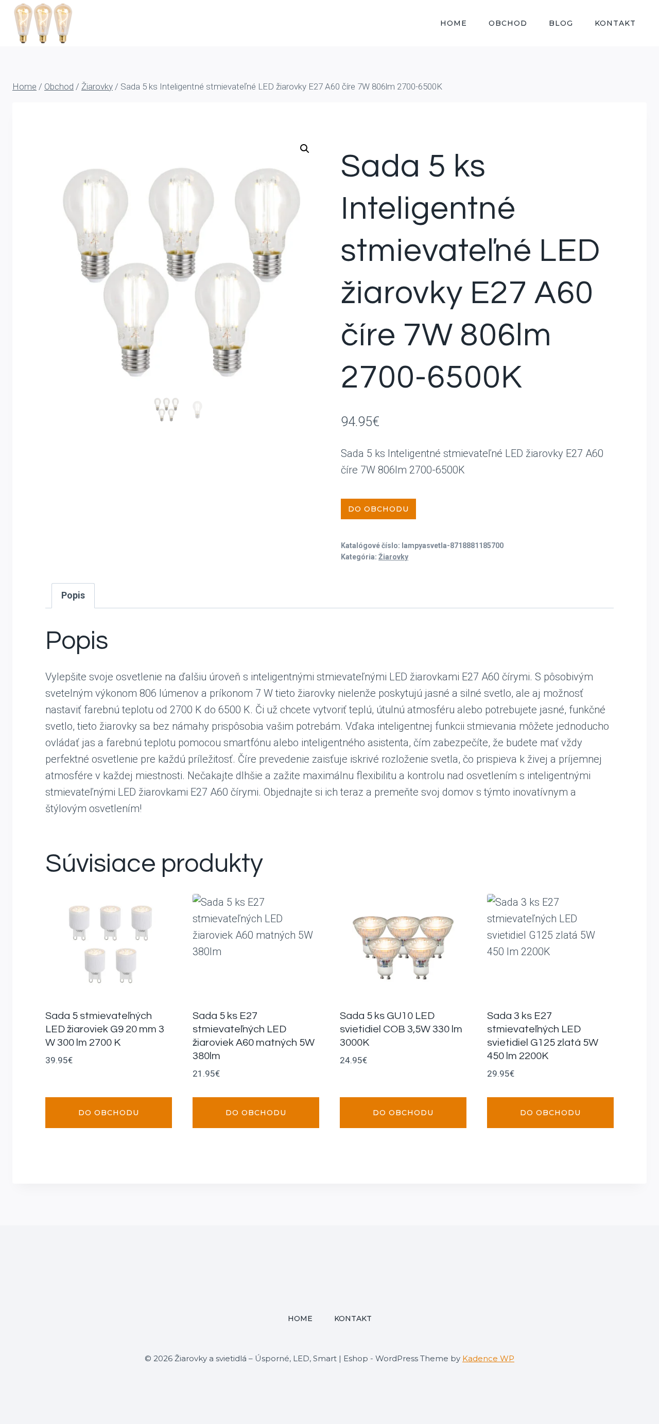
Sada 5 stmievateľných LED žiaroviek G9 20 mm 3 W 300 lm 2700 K (104, 1029)
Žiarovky (393, 557)
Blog (561, 23)
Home (453, 23)
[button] (305, 148)
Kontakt (615, 23)
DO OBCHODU (378, 509)
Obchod (508, 23)
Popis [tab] (73, 595)
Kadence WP (488, 1358)
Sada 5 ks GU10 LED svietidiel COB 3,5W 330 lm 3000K (401, 1029)
